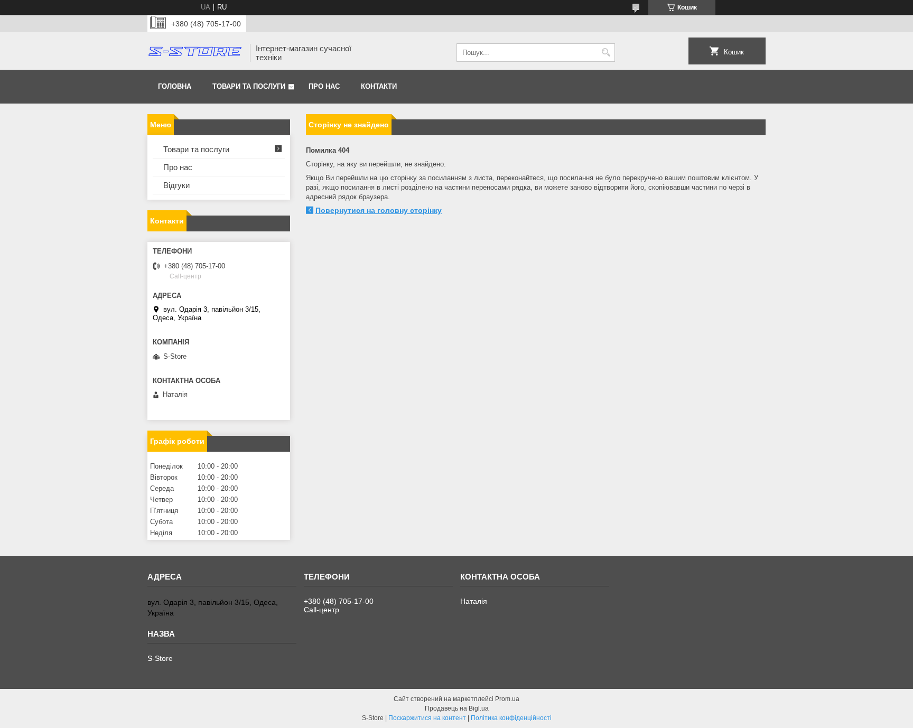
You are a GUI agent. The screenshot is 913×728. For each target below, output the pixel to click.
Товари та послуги (248, 86)
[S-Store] (195, 52)
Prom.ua (507, 699)
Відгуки (176, 185)
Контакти (379, 86)
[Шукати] (606, 52)
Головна (174, 86)
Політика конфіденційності (511, 718)
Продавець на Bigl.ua (457, 708)
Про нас (324, 86)
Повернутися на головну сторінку (378, 210)
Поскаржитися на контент (427, 718)
